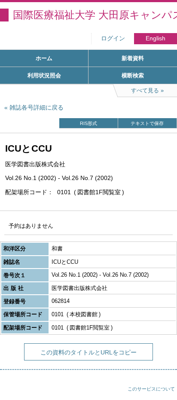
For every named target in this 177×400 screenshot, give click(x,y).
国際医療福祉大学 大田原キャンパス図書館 (95, 15)
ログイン (113, 38)
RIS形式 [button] (88, 123)
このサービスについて (151, 388)
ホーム (44, 58)
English (155, 38)
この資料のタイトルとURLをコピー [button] (88, 352)
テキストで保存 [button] (147, 123)
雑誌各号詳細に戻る (36, 107)
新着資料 (133, 58)
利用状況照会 (44, 75)
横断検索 (133, 75)
